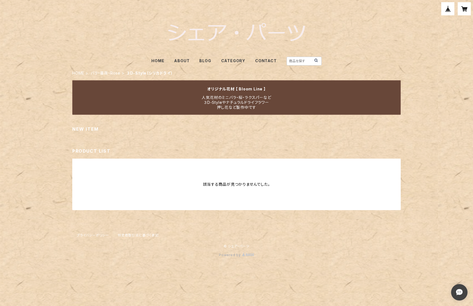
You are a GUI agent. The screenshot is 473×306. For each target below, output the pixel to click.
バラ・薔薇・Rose (105, 73)
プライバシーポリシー (93, 235)
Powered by (230, 255)
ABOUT (181, 60)
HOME (157, 60)
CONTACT (266, 60)
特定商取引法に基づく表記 (138, 235)
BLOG (205, 60)
